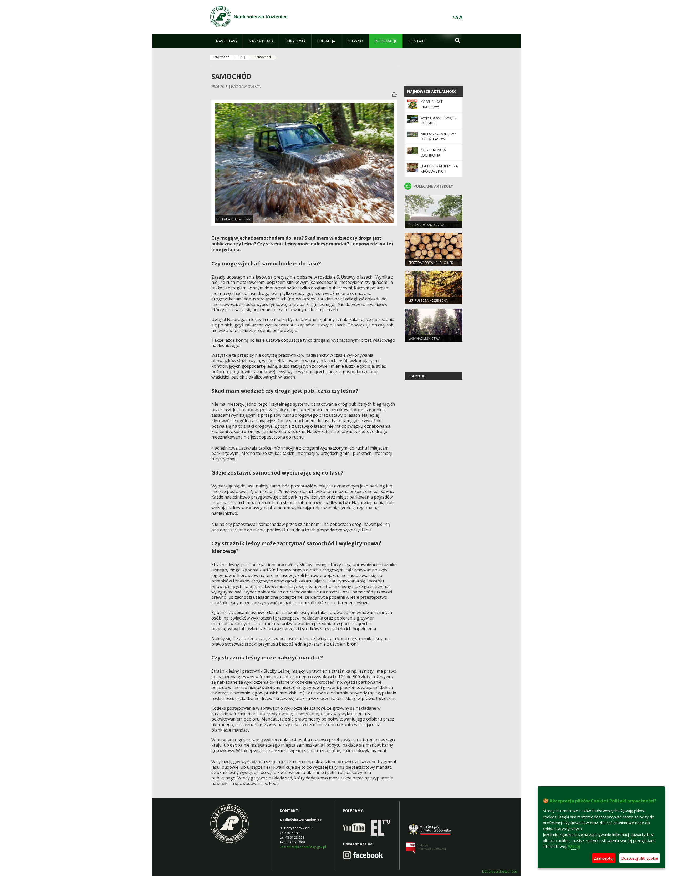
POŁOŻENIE (417, 376)
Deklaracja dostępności (499, 871)
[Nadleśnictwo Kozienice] (220, 16)
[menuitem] (226, 41)
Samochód (263, 57)
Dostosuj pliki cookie (639, 858)
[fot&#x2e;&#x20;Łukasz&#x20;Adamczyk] (304, 162)
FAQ (242, 57)
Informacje (221, 57)
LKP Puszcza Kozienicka (428, 300)
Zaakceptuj (604, 858)
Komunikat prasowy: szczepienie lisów (438, 107)
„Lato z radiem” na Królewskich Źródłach (439, 171)
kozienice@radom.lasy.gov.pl (303, 846)
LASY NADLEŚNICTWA (424, 338)
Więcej (574, 846)
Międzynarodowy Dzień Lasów (438, 136)
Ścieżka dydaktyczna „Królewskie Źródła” (426, 227)
